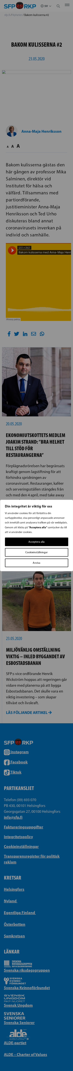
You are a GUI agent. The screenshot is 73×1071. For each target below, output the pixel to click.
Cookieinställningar (36, 552)
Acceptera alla (36, 541)
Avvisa (36, 562)
